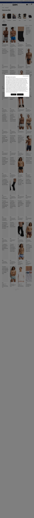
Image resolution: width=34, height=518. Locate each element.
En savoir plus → (13, 94)
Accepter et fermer (20, 94)
